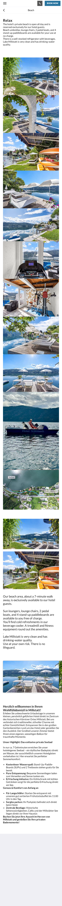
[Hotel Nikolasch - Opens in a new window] (6, 876)
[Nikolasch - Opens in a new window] (14, 876)
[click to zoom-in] (31, 677)
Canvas (19, 897)
